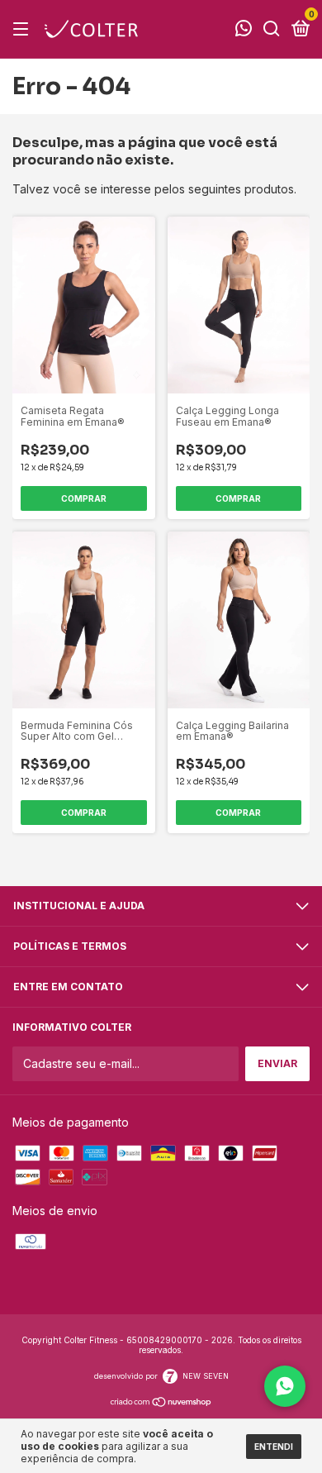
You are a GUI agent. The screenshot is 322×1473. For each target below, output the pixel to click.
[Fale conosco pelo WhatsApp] (244, 30)
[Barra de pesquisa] (272, 29)
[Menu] (23, 29)
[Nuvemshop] (161, 1403)
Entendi (273, 1447)
